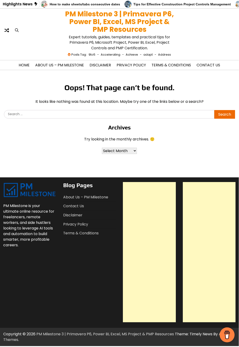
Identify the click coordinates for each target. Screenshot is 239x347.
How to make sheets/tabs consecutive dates (82, 4)
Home (24, 65)
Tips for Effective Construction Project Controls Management (180, 4)
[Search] (16, 30)
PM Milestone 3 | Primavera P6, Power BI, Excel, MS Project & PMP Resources (119, 21)
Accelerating (110, 55)
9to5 (92, 55)
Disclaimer (100, 65)
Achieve (132, 55)
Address (164, 55)
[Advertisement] (149, 252)
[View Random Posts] (6, 30)
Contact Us (208, 65)
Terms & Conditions (171, 65)
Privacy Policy (131, 65)
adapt (148, 55)
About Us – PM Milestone (59, 65)
